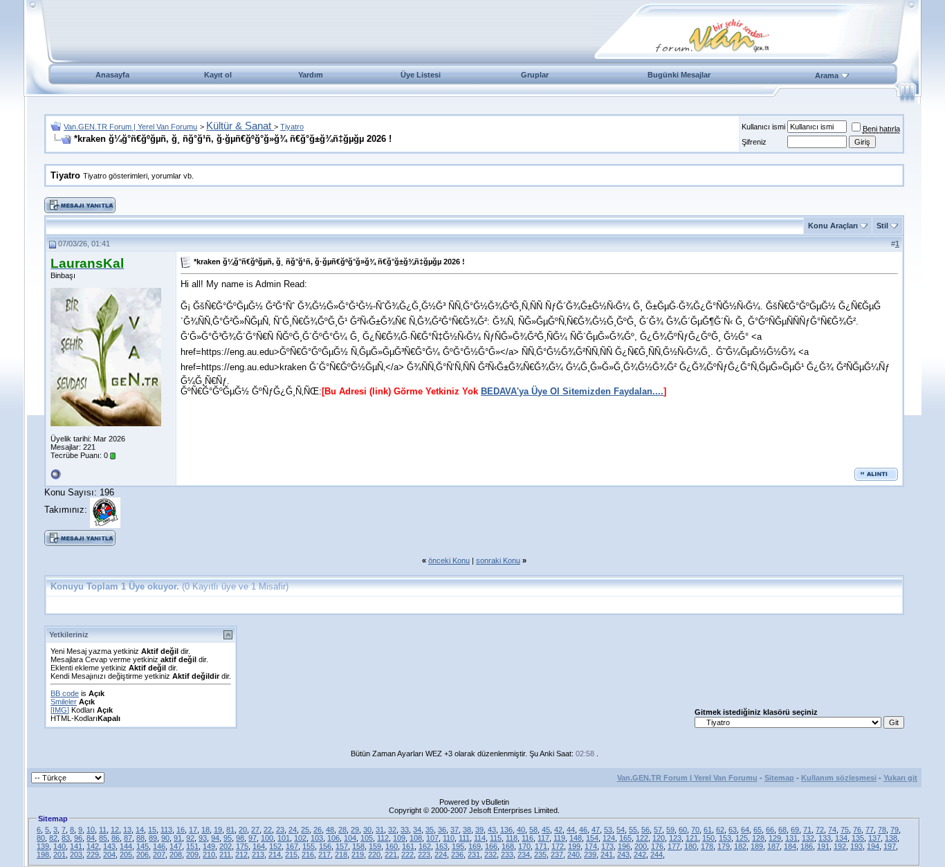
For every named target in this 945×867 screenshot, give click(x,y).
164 (259, 846)
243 (623, 854)
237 (557, 854)
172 (557, 846)
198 (43, 854)
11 (103, 829)
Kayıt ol (218, 75)
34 (417, 829)
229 (92, 854)
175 (242, 846)
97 (252, 838)
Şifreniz (754, 142)
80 (41, 838)
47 (595, 829)
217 (324, 854)
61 (708, 829)
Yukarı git (900, 778)
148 (575, 838)
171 (541, 846)
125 (741, 838)
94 (215, 838)
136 (506, 829)
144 (126, 846)
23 (280, 829)
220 (374, 854)
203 (76, 854)
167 (292, 846)
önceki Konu (449, 560)
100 (267, 838)
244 (656, 854)
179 (723, 846)
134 (841, 838)
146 (159, 846)
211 (225, 854)
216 (308, 854)
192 (840, 846)
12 (115, 829)
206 (142, 854)
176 (657, 846)
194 (873, 846)
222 (407, 854)
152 (275, 846)
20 (243, 829)
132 (808, 838)
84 (90, 838)
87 (128, 838)
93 (203, 838)
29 (355, 829)
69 (795, 829)
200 (640, 846)
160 (391, 846)
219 (357, 854)
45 (546, 829)
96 (78, 838)
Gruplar (535, 75)
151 (192, 846)
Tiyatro (292, 126)
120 (658, 838)
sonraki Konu (498, 560)
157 (342, 846)
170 (524, 846)
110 (449, 838)
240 (573, 854)
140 (59, 846)
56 (645, 829)
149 (209, 846)
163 (441, 846)
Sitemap (779, 778)
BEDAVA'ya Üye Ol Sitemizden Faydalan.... (572, 391)
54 (620, 829)
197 (889, 846)
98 (240, 838)
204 (109, 854)
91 (178, 838)
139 (43, 846)
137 (874, 838)
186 (806, 846)
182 (740, 846)
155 (308, 846)
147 (175, 846)
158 (358, 846)
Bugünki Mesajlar (679, 75)
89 (153, 838)
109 (399, 838)
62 (720, 829)
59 (670, 829)
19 (218, 829)
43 (492, 829)
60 (683, 829)
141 (76, 846)
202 (225, 846)
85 (103, 838)
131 (791, 838)
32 (392, 829)
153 (725, 838)
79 (894, 829)
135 (858, 838)
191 (823, 846)
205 (126, 854)
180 (690, 846)
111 (464, 838)
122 (642, 838)
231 (474, 854)
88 (140, 838)
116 (527, 838)
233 (507, 854)
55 (633, 829)
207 (159, 854)
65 (757, 829)
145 (142, 846)
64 (745, 829)
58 (533, 829)
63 (732, 829)
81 (230, 829)
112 (383, 838)
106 (333, 838)
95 (227, 838)
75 (845, 829)
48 (330, 829)
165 (625, 838)
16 (180, 829)
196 (624, 846)
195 (458, 846)
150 (708, 838)
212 (241, 854)
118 (511, 838)
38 (467, 829)
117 (543, 838)
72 (820, 829)
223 (424, 854)
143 (109, 846)
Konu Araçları (833, 225)
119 (559, 838)
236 (457, 854)
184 (790, 846)
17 (193, 829)
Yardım (310, 75)
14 (140, 829)
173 (607, 846)
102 (300, 838)
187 (773, 846)
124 (609, 838)
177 (674, 846)
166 (491, 846)
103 (317, 838)
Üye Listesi (421, 75)
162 (425, 846)
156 (325, 846)
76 (857, 829)
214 (274, 854)
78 (882, 829)
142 (92, 846)
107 (432, 838)
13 (127, 829)
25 (305, 829)
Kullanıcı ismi (763, 126)
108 (416, 838)
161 (408, 846)
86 (115, 838)
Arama (826, 75)
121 (692, 838)
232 (490, 854)
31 (380, 829)
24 (292, 829)
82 (53, 838)
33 (405, 829)
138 (891, 838)
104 (350, 838)
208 (175, 854)
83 (66, 838)
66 (770, 829)
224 (440, 854)
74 (832, 829)
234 (523, 854)
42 (558, 829)
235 (540, 854)
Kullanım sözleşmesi (839, 778)
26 (317, 829)
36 (442, 829)
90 (165, 838)
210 (209, 854)
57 (658, 829)
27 (255, 829)
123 (675, 838)
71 (807, 829)
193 (856, 846)
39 (479, 829)
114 (480, 838)
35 (429, 829)
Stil (882, 225)
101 (283, 838)
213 (258, 854)
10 (90, 829)
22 (268, 829)
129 (775, 838)
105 (366, 838)
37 (454, 829)
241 (606, 854)
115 (496, 838)
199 (574, 846)
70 (695, 829)
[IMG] (60, 710)
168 (508, 846)
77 (869, 829)
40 (521, 829)
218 (341, 854)
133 (824, 838)
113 (166, 829)
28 (342, 829)
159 (375, 846)
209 (192, 854)
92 (190, 838)
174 (591, 846)
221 (391, 854)
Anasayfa (112, 75)
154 (592, 838)
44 (571, 829)
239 (590, 854)
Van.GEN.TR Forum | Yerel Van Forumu (130, 126)
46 (583, 829)
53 (608, 829)
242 (640, 854)
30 (367, 829)
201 (59, 854)
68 (782, 829)
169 (474, 846)
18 (205, 829)
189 (757, 846)
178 (707, 846)
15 (152, 829)
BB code (65, 693)
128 (758, 838)
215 (291, 854)
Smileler (64, 701)
